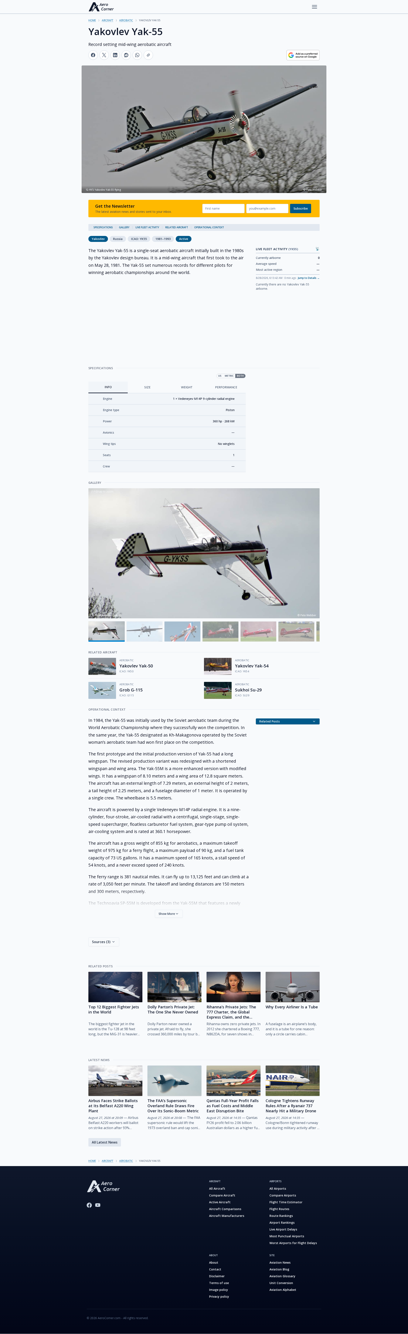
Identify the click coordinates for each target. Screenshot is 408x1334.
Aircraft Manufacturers (226, 1216)
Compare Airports (282, 1195)
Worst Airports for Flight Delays (293, 1243)
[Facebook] (89, 1205)
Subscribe (300, 208)
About (213, 1262)
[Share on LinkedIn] (115, 55)
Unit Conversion (281, 1283)
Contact (215, 1269)
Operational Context (209, 227)
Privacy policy (219, 1296)
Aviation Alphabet (282, 1290)
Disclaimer (217, 1276)
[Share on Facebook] (93, 55)
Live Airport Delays (283, 1229)
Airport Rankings (282, 1222)
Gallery (124, 227)
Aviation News (279, 1262)
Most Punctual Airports (286, 1236)
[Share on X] (104, 55)
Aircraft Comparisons (225, 1209)
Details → (309, 278)
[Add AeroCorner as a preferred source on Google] (303, 55)
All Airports (277, 1188)
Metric (229, 375)
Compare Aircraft (222, 1195)
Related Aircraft (176, 227)
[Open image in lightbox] (204, 553)
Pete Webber (308, 615)
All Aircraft (217, 1188)
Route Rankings (281, 1216)
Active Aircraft (220, 1202)
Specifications (103, 227)
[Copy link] (148, 55)
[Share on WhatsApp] (137, 55)
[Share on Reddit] (126, 55)
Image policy (218, 1290)
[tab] (108, 387)
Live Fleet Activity (147, 227)
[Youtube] (97, 1205)
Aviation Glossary (282, 1276)
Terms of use (219, 1283)
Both (240, 375)
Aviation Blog (279, 1269)
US (219, 375)
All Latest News (105, 1142)
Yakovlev (98, 239)
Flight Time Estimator (285, 1202)
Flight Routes (279, 1209)
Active (183, 239)
